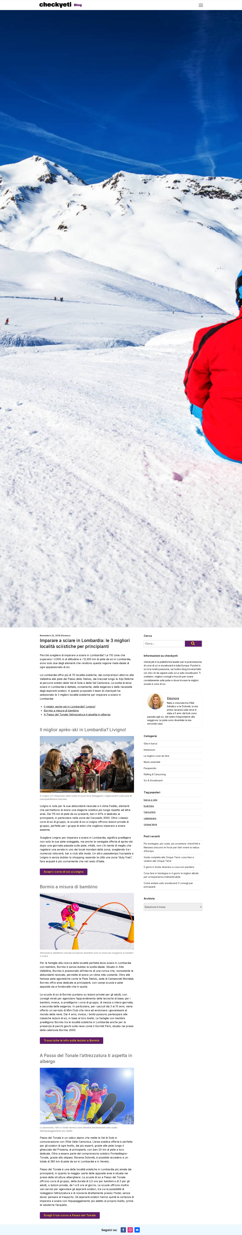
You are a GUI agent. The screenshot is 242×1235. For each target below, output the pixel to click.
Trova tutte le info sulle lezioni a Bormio (71, 1040)
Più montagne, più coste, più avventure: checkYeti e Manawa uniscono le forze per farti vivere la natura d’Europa (172, 847)
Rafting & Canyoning (155, 774)
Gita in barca (150, 743)
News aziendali (152, 762)
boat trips (149, 806)
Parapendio (150, 768)
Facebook (123, 1230)
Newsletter (137, 1230)
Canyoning (149, 812)
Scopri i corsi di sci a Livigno (64, 871)
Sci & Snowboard (153, 780)
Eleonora (65, 635)
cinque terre (150, 824)
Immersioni (149, 749)
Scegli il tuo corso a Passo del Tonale (70, 1215)
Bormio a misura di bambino (61, 710)
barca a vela (150, 799)
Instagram (130, 1230)
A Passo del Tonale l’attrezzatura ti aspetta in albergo (77, 714)
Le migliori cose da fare (156, 755)
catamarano (150, 818)
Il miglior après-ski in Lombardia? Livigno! (69, 706)
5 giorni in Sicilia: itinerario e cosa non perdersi (169, 867)
